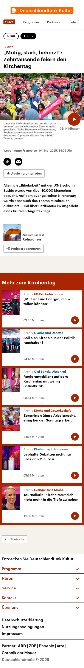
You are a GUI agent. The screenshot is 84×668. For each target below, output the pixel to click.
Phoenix (47, 645)
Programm (31, 22)
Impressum (12, 633)
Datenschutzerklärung (22, 619)
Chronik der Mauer (19, 652)
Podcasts (53, 22)
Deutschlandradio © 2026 (25, 659)
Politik (11, 36)
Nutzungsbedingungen (23, 626)
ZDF (33, 645)
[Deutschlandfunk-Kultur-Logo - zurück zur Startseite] (42, 10)
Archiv (28, 36)
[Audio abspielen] (74, 119)
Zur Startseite (14, 539)
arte (61, 645)
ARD (23, 645)
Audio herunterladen (26, 173)
